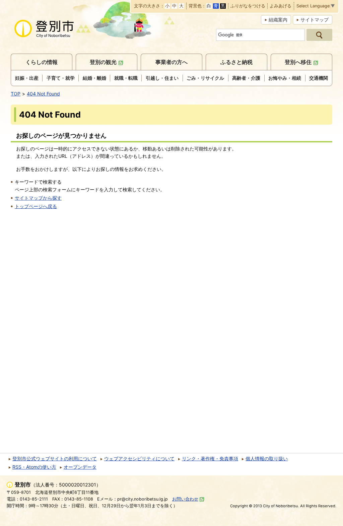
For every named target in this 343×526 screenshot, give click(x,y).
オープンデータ (80, 467)
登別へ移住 (298, 62)
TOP (15, 93)
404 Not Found (43, 93)
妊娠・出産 (27, 78)
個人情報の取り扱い (267, 458)
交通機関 (318, 78)
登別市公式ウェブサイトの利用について (54, 458)
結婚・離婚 (94, 78)
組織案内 (278, 19)
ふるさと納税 (236, 62)
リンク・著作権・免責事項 (210, 458)
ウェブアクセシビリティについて (139, 458)
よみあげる (280, 6)
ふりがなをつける (247, 6)
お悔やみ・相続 (284, 78)
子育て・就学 (61, 78)
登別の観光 (103, 62)
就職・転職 (126, 78)
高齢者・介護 (246, 78)
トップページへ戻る (36, 206)
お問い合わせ (185, 499)
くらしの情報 (41, 62)
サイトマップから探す (38, 198)
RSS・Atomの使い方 (34, 467)
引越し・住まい (162, 78)
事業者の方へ (171, 62)
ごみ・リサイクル (205, 78)
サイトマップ (314, 19)
